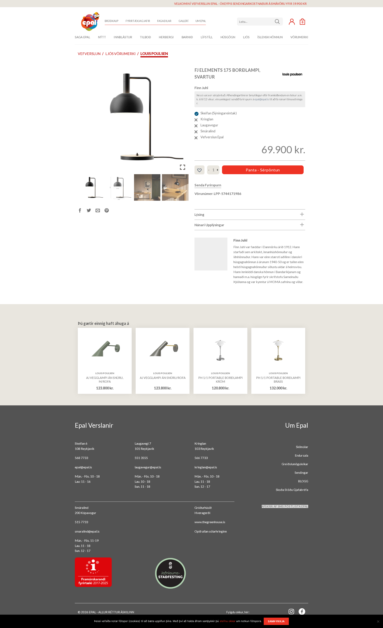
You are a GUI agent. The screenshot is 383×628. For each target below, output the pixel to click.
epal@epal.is (262, 99)
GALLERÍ (183, 21)
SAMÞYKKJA (276, 621)
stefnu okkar (227, 621)
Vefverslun (89, 53)
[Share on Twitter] (91, 211)
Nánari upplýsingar (209, 225)
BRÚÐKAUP (111, 21)
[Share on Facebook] (82, 211)
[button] (183, 118)
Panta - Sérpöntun (263, 169)
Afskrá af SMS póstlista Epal (285, 506)
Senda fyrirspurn (207, 185)
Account (292, 22)
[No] (378, 622)
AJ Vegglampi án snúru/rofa (163, 377)
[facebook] (299, 612)
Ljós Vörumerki (120, 53)
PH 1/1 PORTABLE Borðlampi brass (278, 379)
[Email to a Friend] (100, 211)
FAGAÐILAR (164, 21)
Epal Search (260, 22)
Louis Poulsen (154, 53)
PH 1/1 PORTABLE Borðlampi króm (220, 379)
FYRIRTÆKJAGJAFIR (138, 21)
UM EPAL (200, 21)
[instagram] (289, 611)
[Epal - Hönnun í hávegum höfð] (90, 21)
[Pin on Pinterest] (109, 211)
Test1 (279, 21)
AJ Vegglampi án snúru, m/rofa (104, 379)
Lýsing (199, 214)
